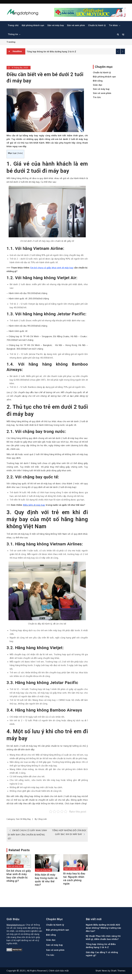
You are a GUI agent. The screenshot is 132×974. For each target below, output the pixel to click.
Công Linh (42, 819)
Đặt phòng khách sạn (33, 25)
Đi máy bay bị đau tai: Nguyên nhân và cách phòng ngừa (74, 878)
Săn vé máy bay (55, 25)
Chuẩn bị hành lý (97, 25)
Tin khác (113, 25)
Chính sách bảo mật (59, 970)
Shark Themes (118, 970)
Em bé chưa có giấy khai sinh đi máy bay (51, 267)
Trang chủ (13, 25)
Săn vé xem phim (76, 25)
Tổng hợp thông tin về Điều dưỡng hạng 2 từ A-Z (51, 50)
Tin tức (97, 97)
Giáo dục (97, 85)
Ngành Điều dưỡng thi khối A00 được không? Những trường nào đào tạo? (103, 927)
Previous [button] (118, 51)
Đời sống (98, 80)
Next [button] (123, 51)
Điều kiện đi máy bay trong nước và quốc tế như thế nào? (46, 879)
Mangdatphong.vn (16, 924)
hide (20, 153)
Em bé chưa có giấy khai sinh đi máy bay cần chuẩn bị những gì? (19, 875)
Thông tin (13, 34)
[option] (75, 50)
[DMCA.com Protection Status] (25, 949)
